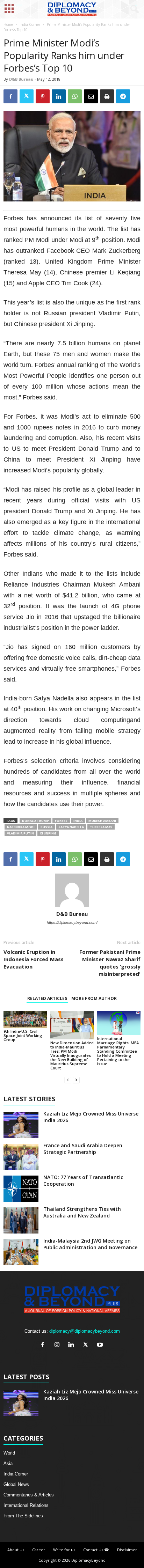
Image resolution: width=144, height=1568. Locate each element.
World (9, 1453)
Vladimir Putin (20, 833)
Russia (46, 827)
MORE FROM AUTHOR (94, 998)
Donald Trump (35, 820)
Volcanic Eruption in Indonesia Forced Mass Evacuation (33, 959)
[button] (133, 9)
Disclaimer (127, 1549)
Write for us (64, 1549)
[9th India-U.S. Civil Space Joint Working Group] (25, 1019)
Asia (8, 1463)
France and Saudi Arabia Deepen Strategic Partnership (82, 1148)
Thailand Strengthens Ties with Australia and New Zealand (82, 1212)
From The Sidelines (23, 1515)
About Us (15, 1549)
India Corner (30, 24)
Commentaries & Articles (28, 1494)
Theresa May (101, 827)
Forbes (61, 820)
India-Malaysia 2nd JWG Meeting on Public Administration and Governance (90, 1244)
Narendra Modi (21, 827)
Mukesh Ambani (102, 820)
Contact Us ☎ (96, 1549)
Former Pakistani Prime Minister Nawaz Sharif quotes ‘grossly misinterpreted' (110, 962)
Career (38, 1549)
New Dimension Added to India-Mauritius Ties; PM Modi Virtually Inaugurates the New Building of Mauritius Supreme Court (72, 1055)
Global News (16, 1484)
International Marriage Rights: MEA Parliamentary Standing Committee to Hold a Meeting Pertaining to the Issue (118, 1051)
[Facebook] (44, 1345)
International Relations (26, 1505)
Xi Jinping (48, 833)
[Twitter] (87, 1345)
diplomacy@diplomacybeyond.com (84, 1331)
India (77, 820)
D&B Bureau (21, 79)
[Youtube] (100, 1345)
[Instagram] (58, 1345)
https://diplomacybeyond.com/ (72, 922)
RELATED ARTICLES (47, 998)
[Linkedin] (73, 1345)
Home (8, 24)
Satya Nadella (71, 827)
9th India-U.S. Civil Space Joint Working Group (22, 1035)
